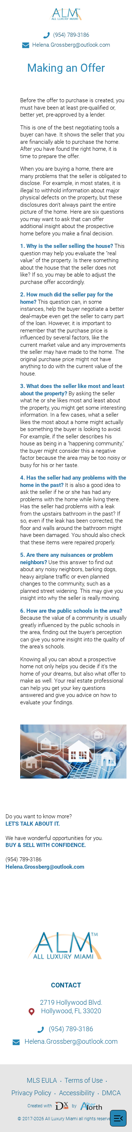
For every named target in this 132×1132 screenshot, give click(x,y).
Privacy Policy (31, 1093)
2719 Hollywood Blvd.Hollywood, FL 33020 (71, 1006)
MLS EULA (42, 1080)
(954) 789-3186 (71, 35)
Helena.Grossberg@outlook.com (71, 45)
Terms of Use (84, 1080)
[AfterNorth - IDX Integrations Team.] (91, 1105)
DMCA (111, 1093)
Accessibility (77, 1093)
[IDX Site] (62, 1105)
